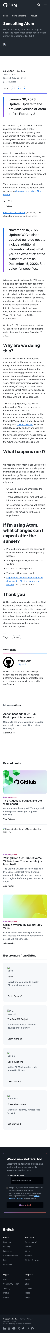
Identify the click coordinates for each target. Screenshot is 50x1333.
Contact (6, 1297)
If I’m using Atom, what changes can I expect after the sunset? (23, 533)
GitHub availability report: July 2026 (22, 926)
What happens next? (24, 451)
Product (33, 16)
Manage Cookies (9, 1321)
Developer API (31, 1242)
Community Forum (11, 1284)
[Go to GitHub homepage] (8, 1230)
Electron (28, 1255)
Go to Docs (13, 996)
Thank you (14, 594)
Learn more (13, 1038)
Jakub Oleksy (9, 943)
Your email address (15, 1175)
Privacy (30, 1319)
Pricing (6, 1260)
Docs (5, 1279)
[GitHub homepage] (5, 5)
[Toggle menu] (45, 5)
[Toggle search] (38, 5)
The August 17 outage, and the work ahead (22, 802)
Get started (13, 1124)
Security (6, 1246)
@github (21, 71)
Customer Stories (10, 1255)
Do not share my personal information (17, 1324)
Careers (28, 1288)
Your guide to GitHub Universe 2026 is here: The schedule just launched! (23, 861)
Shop (27, 1297)
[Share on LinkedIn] (24, 88)
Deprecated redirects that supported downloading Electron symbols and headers (24, 581)
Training (6, 1288)
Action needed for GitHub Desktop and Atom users (19, 715)
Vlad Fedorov (9, 819)
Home (5, 16)
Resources (7, 1264)
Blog (14, 5)
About (27, 1279)
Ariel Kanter (8, 886)
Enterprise (7, 1251)
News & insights (19, 16)
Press (27, 1293)
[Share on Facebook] (19, 88)
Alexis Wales (9, 733)
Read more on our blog (14, 212)
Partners (28, 1246)
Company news (10, 797)
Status (6, 1293)
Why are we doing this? (21, 348)
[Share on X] (13, 88)
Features (7, 1242)
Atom (16, 637)
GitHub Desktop (25, 424)
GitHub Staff (8, 71)
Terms (22, 1319)
